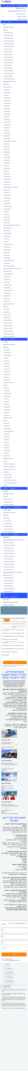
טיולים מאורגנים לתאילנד (9, 588)
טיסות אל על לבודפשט (9, 46)
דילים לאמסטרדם (8, 355)
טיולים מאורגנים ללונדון (9, 569)
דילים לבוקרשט (7, 352)
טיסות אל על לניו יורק (8, 62)
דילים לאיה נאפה (7, 428)
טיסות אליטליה (7, 317)
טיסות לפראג (7, 106)
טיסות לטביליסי (7, 97)
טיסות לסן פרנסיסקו (8, 290)
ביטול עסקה (8, 4)
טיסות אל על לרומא (8, 68)
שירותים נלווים (6, 596)
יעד (13, 623)
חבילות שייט (6, 472)
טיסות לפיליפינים (7, 233)
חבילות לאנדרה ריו (8, 523)
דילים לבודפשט (7, 371)
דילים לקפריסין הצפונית (9, 431)
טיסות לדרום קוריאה (8, 244)
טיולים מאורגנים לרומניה (9, 567)
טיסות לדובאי (7, 146)
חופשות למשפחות (8, 474)
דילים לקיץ (5, 417)
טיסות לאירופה (6, 81)
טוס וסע (6, 485)
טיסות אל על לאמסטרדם (9, 78)
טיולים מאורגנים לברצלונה (9, 545)
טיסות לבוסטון (7, 279)
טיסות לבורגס (7, 173)
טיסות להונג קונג (7, 236)
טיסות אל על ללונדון (8, 54)
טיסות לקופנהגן (7, 111)
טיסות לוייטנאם (7, 249)
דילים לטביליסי (7, 350)
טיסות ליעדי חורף (6, 187)
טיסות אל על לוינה (8, 51)
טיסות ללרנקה (7, 149)
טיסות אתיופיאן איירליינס (9, 336)
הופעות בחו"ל (6, 512)
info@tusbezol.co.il (21, 1008)
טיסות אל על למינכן (8, 59)
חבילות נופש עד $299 (10, 5)
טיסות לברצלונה (7, 92)
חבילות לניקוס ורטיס (8, 526)
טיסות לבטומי (7, 127)
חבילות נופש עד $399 (22, 16)
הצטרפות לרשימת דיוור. (8, 959)
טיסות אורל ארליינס (8, 328)
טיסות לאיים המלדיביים (9, 260)
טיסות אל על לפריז (8, 65)
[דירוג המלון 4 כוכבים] (15, 744)
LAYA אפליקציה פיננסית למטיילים (10, 602)
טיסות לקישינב (7, 138)
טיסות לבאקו (7, 130)
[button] (7, 627)
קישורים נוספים (7, 986)
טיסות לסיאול (7, 263)
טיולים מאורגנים (6, 534)
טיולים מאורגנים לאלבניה (9, 556)
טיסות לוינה (6, 95)
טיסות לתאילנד (7, 247)
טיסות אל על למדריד (8, 57)
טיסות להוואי (7, 255)
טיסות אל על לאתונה (8, 35)
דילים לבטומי (7, 366)
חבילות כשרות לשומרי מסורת (10, 480)
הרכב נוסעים (4, 655)
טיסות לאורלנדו (7, 301)
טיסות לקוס (6, 171)
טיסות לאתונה (7, 100)
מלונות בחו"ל (9, 977)
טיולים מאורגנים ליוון (8, 558)
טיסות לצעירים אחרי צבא (9, 266)
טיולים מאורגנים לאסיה (8, 572)
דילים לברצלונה (7, 374)
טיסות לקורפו (7, 154)
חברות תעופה (6, 303)
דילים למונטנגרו (7, 450)
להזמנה (15, 749)
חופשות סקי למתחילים (8, 504)
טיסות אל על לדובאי (8, 49)
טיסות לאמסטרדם (8, 87)
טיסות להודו (6, 238)
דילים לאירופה (6, 344)
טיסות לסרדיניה (7, 122)
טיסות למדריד (7, 108)
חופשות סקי (5, 488)
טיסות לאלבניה (7, 162)
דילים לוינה (6, 358)
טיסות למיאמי (7, 287)
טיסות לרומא (7, 119)
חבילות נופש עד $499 (22, 19)
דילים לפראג (6, 360)
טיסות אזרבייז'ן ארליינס (9, 333)
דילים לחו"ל (9, 968)
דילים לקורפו (6, 455)
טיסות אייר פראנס (8, 320)
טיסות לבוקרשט (7, 124)
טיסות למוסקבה (7, 133)
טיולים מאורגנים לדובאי (9, 577)
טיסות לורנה (6, 165)
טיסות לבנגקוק (7, 230)
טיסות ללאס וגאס (7, 284)
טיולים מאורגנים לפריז (8, 548)
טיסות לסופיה (7, 214)
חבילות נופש (6, 620)
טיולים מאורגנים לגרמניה (9, 550)
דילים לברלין (6, 363)
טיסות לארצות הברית (7, 268)
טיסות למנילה (7, 252)
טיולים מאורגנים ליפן (8, 586)
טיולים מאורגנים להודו (8, 591)
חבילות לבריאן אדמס (8, 529)
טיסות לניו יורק (7, 276)
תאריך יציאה (21, 630)
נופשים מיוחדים (10, 981)
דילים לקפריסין (7, 426)
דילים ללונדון (6, 388)
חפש (14, 662)
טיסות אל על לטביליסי (8, 70)
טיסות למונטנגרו (7, 179)
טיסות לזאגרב (7, 135)
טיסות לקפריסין (7, 176)
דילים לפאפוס (7, 439)
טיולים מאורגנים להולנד (9, 561)
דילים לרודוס (6, 447)
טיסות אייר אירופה (8, 322)
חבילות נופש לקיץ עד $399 (9, 466)
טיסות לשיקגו (7, 282)
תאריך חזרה (21, 642)
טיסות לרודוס (7, 160)
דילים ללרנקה (7, 434)
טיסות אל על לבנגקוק (8, 38)
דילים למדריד (7, 390)
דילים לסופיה (7, 412)
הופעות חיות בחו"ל (6, 507)
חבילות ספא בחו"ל (8, 477)
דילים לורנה (6, 442)
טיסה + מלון (5, 339)
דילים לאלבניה (7, 379)
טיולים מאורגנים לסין (8, 583)
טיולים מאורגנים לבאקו (9, 580)
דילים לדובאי (7, 415)
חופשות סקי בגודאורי (8, 501)
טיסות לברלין (7, 89)
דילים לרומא (6, 369)
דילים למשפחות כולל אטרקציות (10, 482)
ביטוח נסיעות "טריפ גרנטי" (8, 605)
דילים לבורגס (7, 453)
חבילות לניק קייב (7, 520)
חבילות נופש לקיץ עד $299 (9, 463)
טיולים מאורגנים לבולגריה (9, 553)
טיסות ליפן (6, 241)
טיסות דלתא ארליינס (8, 331)
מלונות (3, 594)
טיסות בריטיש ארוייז (8, 325)
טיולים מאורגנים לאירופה (8, 539)
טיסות (4, 21)
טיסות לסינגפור (7, 257)
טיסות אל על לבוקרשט (9, 43)
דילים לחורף (5, 382)
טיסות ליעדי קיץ (6, 141)
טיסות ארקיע (7, 312)
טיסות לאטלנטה (7, 293)
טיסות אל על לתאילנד (8, 73)
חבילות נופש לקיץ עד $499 (9, 469)
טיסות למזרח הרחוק (7, 225)
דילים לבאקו (6, 377)
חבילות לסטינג (7, 518)
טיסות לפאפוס (7, 181)
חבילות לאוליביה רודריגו (9, 531)
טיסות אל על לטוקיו (8, 76)
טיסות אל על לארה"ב (8, 32)
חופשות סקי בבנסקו (8, 499)
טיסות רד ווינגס (7, 314)
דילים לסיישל (7, 444)
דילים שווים (5, 458)
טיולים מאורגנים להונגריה (9, 564)
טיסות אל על (5, 27)
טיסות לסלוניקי (7, 152)
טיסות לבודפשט (7, 103)
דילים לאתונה (7, 401)
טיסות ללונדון (7, 116)
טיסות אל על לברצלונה (9, 40)
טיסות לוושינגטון (7, 295)
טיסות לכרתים (7, 168)
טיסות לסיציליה (7, 114)
